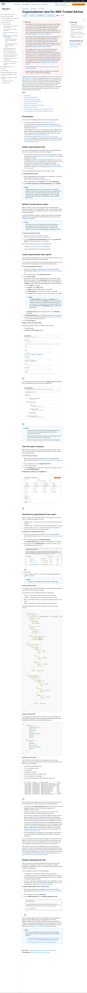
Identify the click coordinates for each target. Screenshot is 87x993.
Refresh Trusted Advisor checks (32, 99)
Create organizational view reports (32, 101)
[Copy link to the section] (21, 116)
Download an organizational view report (34, 105)
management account (46, 136)
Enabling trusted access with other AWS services (45, 156)
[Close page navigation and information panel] (84, 20)
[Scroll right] (48, 4)
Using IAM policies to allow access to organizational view (38, 109)
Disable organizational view (31, 107)
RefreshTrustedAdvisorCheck (35, 246)
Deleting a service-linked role (38, 926)
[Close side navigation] (18, 9)
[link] (41, 8)
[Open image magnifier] (23, 378)
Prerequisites (27, 95)
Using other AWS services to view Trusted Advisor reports (38, 111)
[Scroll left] (13, 4)
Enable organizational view (30, 97)
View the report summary (30, 103)
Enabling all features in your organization (46, 126)
